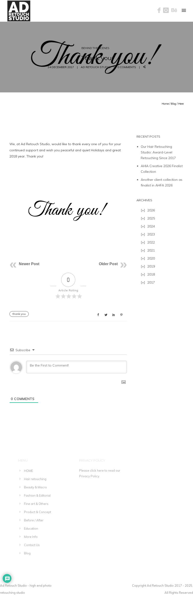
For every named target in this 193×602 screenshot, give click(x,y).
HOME (28, 471)
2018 (151, 274)
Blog (173, 103)
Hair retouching (35, 479)
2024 (151, 226)
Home (165, 103)
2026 (151, 210)
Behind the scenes (95, 48)
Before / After (34, 520)
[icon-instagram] (167, 10)
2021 (151, 250)
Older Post (108, 264)
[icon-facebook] (160, 10)
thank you (19, 314)
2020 (151, 258)
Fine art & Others (36, 504)
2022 (151, 242)
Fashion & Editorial (37, 495)
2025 (151, 218)
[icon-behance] (174, 10)
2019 (151, 266)
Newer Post (29, 264)
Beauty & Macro (35, 487)
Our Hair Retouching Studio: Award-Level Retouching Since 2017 (158, 152)
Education (31, 528)
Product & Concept (37, 512)
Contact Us (32, 545)
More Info (31, 537)
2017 (151, 282)
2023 (151, 234)
